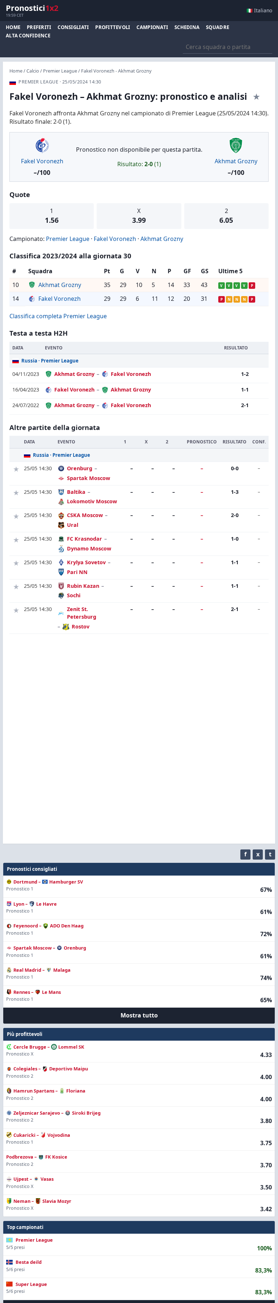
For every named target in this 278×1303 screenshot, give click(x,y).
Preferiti (39, 27)
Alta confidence (28, 35)
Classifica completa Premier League (58, 316)
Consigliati (73, 27)
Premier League (60, 70)
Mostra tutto (139, 1015)
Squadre (217, 27)
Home (13, 27)
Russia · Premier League (50, 360)
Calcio (32, 70)
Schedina (186, 27)
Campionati (152, 27)
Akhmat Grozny (236, 161)
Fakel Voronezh (42, 161)
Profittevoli (112, 27)
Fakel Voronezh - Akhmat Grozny (116, 70)
